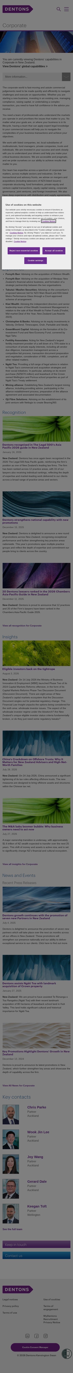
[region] (36, 232)
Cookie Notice (20, 241)
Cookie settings (35, 260)
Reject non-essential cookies (24, 251)
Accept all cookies (54, 251)
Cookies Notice (48, 221)
